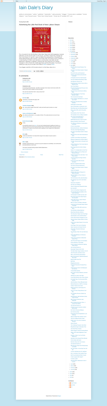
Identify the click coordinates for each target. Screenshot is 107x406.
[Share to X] (40, 71)
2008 (71, 47)
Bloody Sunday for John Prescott (78, 121)
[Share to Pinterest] (43, 71)
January (73, 369)
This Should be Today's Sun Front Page (79, 213)
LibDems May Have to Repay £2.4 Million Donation (78, 173)
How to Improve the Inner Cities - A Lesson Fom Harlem (78, 303)
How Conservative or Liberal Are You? (79, 106)
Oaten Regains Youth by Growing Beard (79, 330)
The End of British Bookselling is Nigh (79, 79)
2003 (71, 375)
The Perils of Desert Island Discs (78, 165)
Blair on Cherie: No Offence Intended (78, 202)
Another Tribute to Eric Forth (77, 285)
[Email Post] (34, 71)
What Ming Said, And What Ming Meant (79, 108)
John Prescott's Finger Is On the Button (79, 240)
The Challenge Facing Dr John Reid (78, 325)
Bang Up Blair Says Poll (76, 259)
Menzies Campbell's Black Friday (78, 163)
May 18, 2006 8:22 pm (27, 129)
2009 (71, 45)
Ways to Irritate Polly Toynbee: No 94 (78, 316)
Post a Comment (24, 152)
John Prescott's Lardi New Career (78, 252)
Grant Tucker (74, 383)
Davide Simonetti (26, 121)
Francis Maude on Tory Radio (77, 242)
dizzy (24, 134)
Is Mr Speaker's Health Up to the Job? (79, 194)
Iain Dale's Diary (36, 7)
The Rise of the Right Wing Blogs (78, 129)
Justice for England (75, 170)
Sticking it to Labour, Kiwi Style (77, 275)
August (72, 60)
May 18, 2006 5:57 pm (27, 93)
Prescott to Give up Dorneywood (77, 73)
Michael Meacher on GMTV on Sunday (79, 284)
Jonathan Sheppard (27, 105)
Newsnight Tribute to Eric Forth (77, 249)
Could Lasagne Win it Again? (77, 356)
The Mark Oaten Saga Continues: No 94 (79, 251)
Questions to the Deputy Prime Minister (79, 338)
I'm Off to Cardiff (74, 358)
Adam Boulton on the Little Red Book (78, 215)
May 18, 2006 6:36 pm (27, 116)
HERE (44, 64)
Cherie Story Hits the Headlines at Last (79, 217)
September (73, 58)
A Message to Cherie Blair (76, 104)
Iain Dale (24, 97)
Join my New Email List (76, 247)
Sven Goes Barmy (74, 86)
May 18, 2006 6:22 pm (27, 109)
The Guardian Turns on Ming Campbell (79, 114)
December (73, 52)
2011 (71, 42)
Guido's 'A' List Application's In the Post (79, 150)
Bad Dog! (73, 261)
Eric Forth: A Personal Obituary (77, 310)
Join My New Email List (76, 305)
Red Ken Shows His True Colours (78, 341)
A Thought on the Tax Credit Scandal (78, 77)
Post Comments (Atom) (30, 157)
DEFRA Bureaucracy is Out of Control (79, 119)
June (72, 63)
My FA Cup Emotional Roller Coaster (78, 355)
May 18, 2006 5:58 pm (27, 101)
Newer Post (21, 154)
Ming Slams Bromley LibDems (77, 212)
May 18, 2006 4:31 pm (27, 81)
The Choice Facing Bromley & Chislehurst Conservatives (77, 117)
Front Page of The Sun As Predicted (78, 225)
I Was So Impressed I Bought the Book (79, 186)
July (72, 61)
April (72, 364)
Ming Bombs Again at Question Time (78, 326)
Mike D (24, 141)
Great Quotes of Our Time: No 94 (78, 113)
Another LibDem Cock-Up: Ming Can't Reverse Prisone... (79, 152)
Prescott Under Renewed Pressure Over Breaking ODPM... (79, 88)
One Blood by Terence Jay (76, 81)
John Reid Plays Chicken (76, 328)
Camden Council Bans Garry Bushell (78, 137)
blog (36, 125)
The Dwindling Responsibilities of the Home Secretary (79, 192)
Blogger (59, 395)
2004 (71, 373)
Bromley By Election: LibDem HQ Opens (79, 128)
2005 (71, 371)
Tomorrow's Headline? (75, 182)
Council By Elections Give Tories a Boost (79, 277)
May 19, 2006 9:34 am (27, 149)
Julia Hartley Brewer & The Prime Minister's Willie (78, 94)
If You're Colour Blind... (75, 126)
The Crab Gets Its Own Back (77, 96)
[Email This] (37, 71)
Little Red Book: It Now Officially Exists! (79, 282)
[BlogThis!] (38, 71)
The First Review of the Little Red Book (79, 178)
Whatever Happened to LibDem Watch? (79, 139)
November (73, 54)
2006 (71, 51)
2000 (71, 377)
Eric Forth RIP (74, 188)
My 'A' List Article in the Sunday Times (79, 353)
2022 (71, 40)
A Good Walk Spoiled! (75, 270)
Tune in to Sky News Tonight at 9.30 (78, 190)
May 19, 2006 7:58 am (27, 137)
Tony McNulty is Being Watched (77, 210)
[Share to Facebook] (41, 71)
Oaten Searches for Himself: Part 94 (78, 227)
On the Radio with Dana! (76, 340)
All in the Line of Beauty (76, 184)
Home (41, 154)
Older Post (61, 154)
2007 (71, 49)
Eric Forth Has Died (75, 311)
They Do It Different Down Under (78, 318)
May (72, 65)
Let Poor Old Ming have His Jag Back (79, 351)
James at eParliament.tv (28, 113)
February (73, 367)
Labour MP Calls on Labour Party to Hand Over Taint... (78, 200)
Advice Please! (74, 323)
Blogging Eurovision (75, 263)
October (72, 56)
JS (71, 387)
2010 (71, 43)
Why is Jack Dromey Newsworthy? (78, 254)
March (72, 365)
